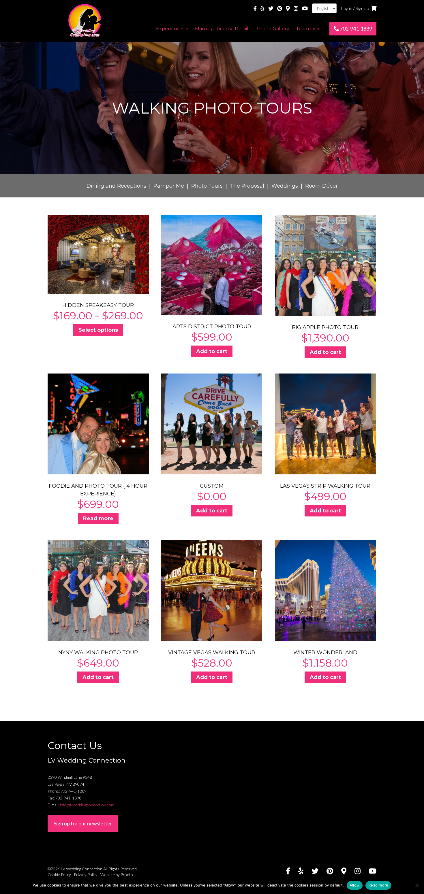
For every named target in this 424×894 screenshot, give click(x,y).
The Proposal (247, 186)
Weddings (284, 186)
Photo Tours (207, 186)
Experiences (170, 28)
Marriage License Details (222, 28)
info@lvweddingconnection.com (87, 804)
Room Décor (321, 186)
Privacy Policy (85, 874)
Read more (98, 518)
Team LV (306, 28)
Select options (98, 330)
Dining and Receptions (116, 186)
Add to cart (211, 351)
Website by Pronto (116, 874)
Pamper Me (168, 186)
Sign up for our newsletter (83, 823)
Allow (355, 885)
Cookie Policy (59, 874)
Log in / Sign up (355, 8)
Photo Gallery (273, 28)
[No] (417, 885)
